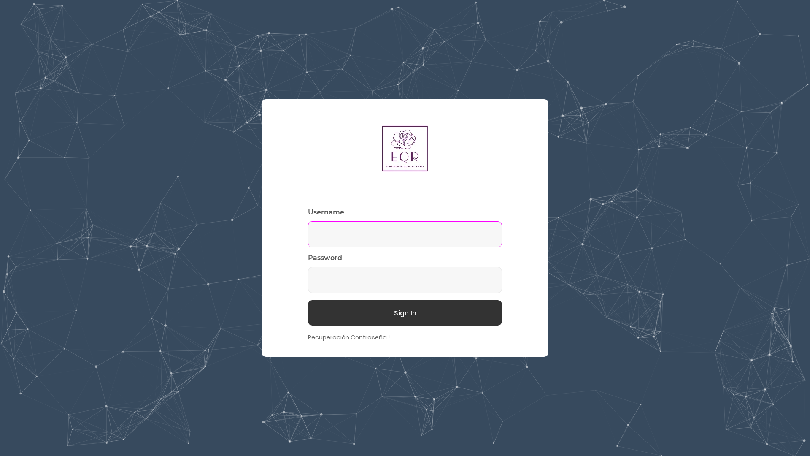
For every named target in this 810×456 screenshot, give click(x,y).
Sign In (405, 313)
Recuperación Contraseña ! (349, 337)
